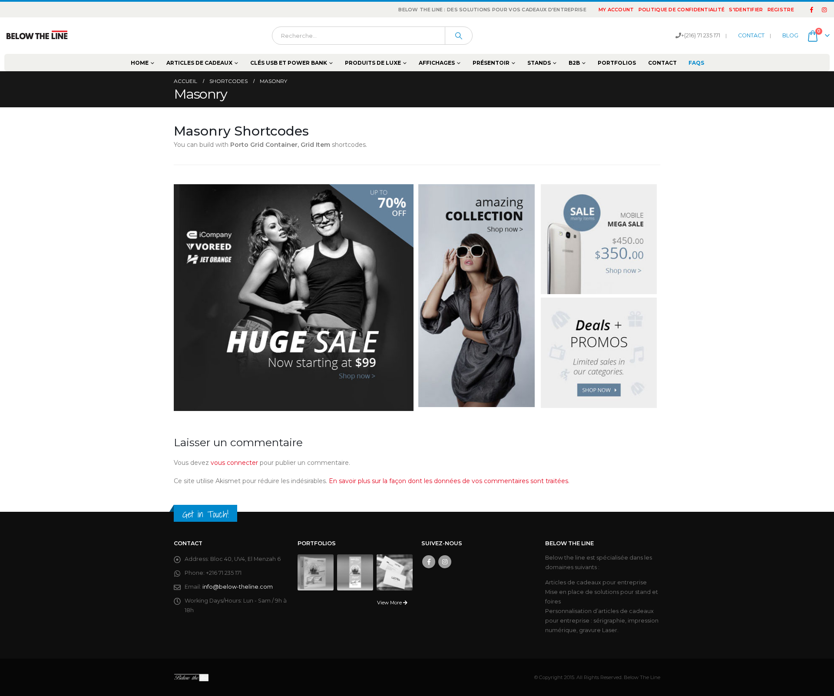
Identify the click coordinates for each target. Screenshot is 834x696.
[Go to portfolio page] (316, 572)
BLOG (790, 35)
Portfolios (617, 63)
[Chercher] (458, 35)
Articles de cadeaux (199, 63)
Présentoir (491, 63)
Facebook (428, 561)
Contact (662, 63)
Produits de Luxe (373, 63)
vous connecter (234, 463)
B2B (574, 63)
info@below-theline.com (237, 586)
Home (140, 63)
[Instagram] (824, 9)
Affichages (437, 63)
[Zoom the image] (294, 297)
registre (781, 10)
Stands (539, 63)
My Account (616, 10)
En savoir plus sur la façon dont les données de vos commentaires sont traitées (448, 481)
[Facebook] (811, 9)
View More (390, 603)
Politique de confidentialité (682, 10)
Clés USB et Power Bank (288, 63)
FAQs (696, 63)
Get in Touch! (205, 514)
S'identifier (746, 10)
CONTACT (751, 35)
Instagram (444, 561)
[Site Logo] (37, 35)
